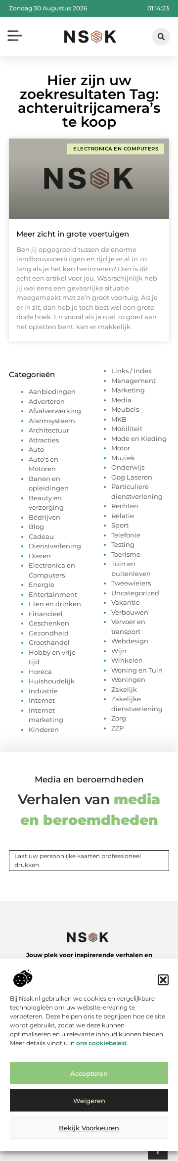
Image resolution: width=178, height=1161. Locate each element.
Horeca (40, 672)
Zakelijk (124, 689)
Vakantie (125, 602)
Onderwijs (127, 467)
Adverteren (47, 401)
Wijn (119, 651)
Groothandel (49, 642)
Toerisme (125, 554)
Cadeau (41, 536)
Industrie (43, 691)
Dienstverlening (55, 546)
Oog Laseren (131, 477)
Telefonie (125, 535)
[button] (163, 980)
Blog (36, 527)
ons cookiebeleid (101, 1043)
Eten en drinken (55, 604)
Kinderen (44, 729)
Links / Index (131, 371)
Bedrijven (44, 517)
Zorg (118, 718)
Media (121, 400)
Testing (122, 544)
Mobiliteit (126, 429)
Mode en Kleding (139, 438)
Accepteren (89, 1073)
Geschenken (49, 623)
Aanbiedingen (52, 391)
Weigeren (89, 1101)
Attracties (44, 440)
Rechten (124, 506)
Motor (120, 448)
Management (133, 381)
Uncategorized (135, 593)
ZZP (117, 728)
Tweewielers (131, 583)
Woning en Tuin (137, 670)
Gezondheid (49, 633)
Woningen (128, 679)
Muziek (123, 458)
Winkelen (127, 660)
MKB (119, 419)
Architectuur (49, 430)
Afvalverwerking (55, 411)
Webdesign (129, 641)
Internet (42, 700)
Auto (36, 449)
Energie (41, 584)
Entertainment (53, 594)
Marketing (128, 390)
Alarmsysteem (52, 421)
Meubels (125, 409)
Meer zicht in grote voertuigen (72, 234)
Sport (120, 525)
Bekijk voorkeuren (89, 1128)
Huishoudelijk (52, 681)
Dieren (40, 556)
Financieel (46, 614)
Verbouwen (129, 612)
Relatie (122, 516)
